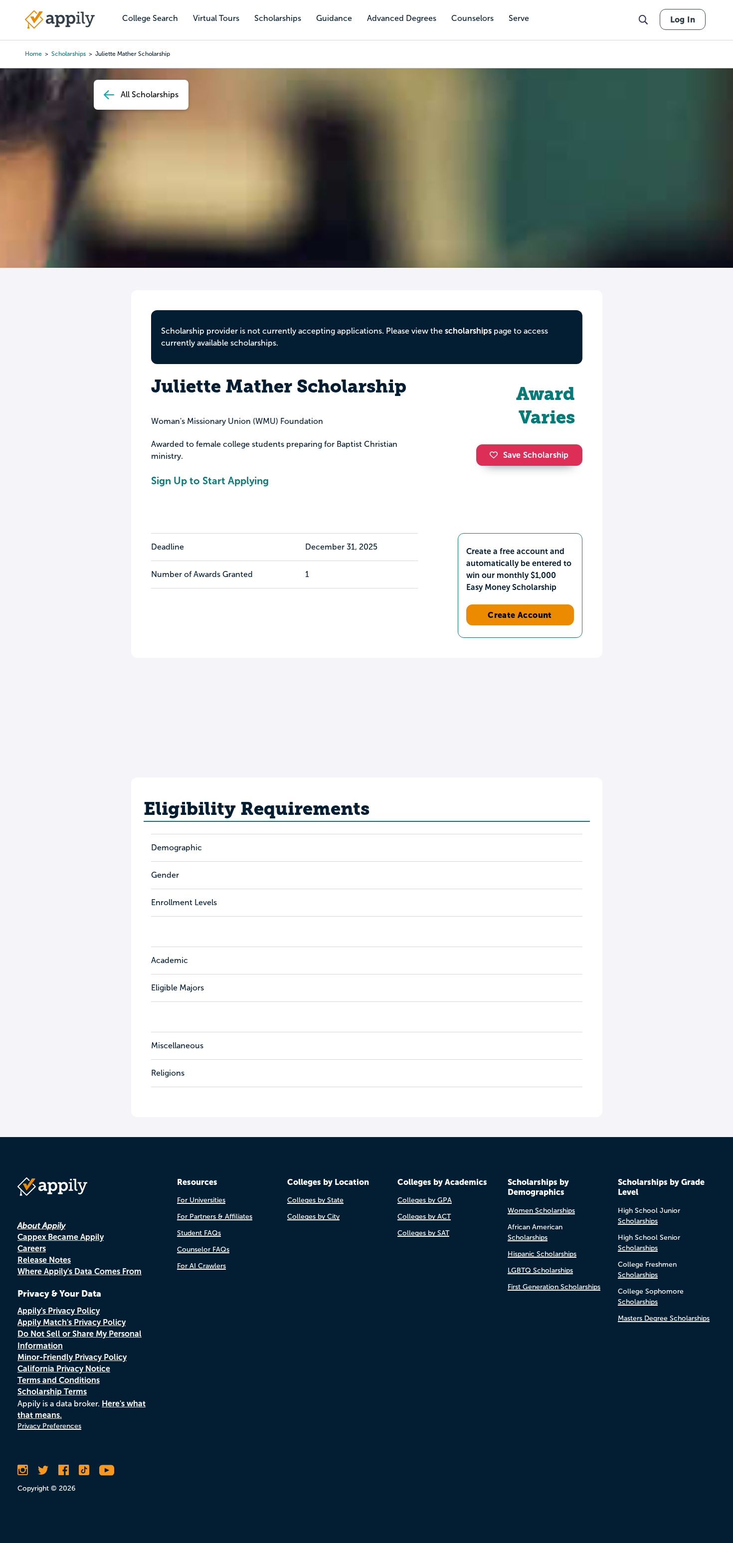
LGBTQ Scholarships (540, 1270)
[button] (496, 455)
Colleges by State (315, 1200)
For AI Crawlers (201, 1266)
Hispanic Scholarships (542, 1254)
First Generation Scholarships (554, 1287)
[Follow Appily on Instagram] (22, 1470)
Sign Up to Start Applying (210, 480)
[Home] (60, 19)
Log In (682, 19)
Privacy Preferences (49, 1426)
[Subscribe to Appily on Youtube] (106, 1470)
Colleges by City (313, 1216)
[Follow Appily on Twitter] (43, 1470)
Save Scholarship (536, 455)
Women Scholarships (541, 1210)
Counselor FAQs (203, 1249)
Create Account (520, 614)
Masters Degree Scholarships (664, 1318)
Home (33, 53)
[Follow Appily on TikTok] (84, 1470)
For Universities (201, 1200)
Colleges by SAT (423, 1233)
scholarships (68, 53)
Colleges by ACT (424, 1216)
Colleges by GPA (424, 1200)
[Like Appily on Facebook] (63, 1470)
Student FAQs (199, 1233)
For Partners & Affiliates (214, 1216)
